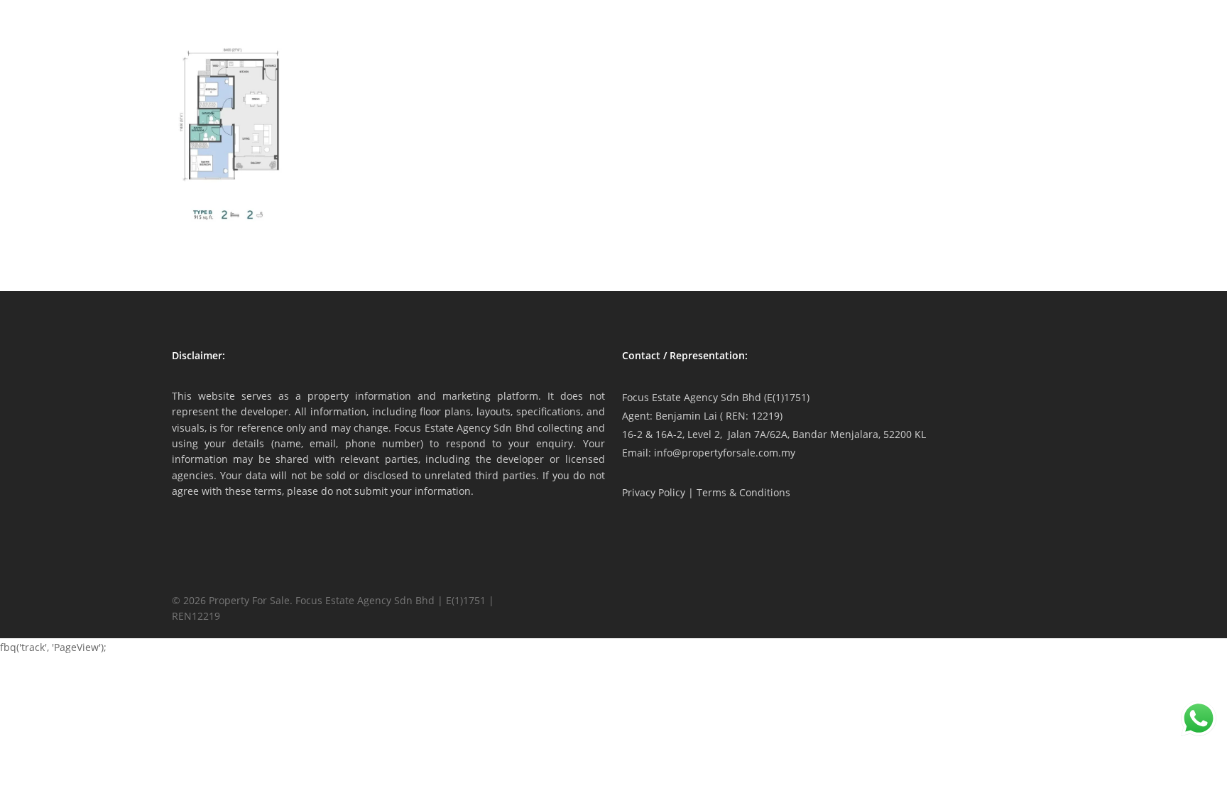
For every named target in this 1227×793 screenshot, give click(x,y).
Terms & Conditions (743, 492)
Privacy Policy (653, 492)
